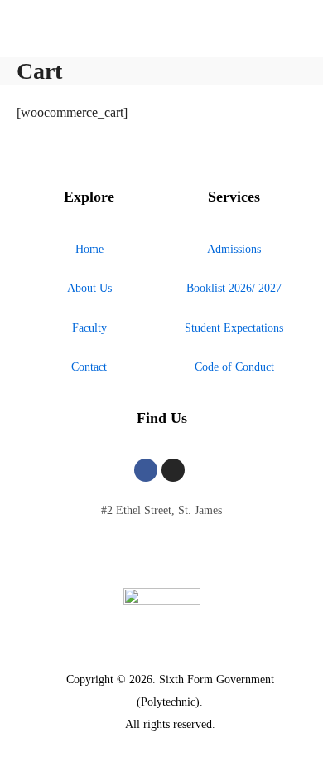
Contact (89, 367)
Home (89, 249)
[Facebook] (145, 470)
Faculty (89, 328)
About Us (89, 288)
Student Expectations (234, 328)
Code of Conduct (234, 367)
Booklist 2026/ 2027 (234, 288)
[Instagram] (173, 470)
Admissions (234, 249)
